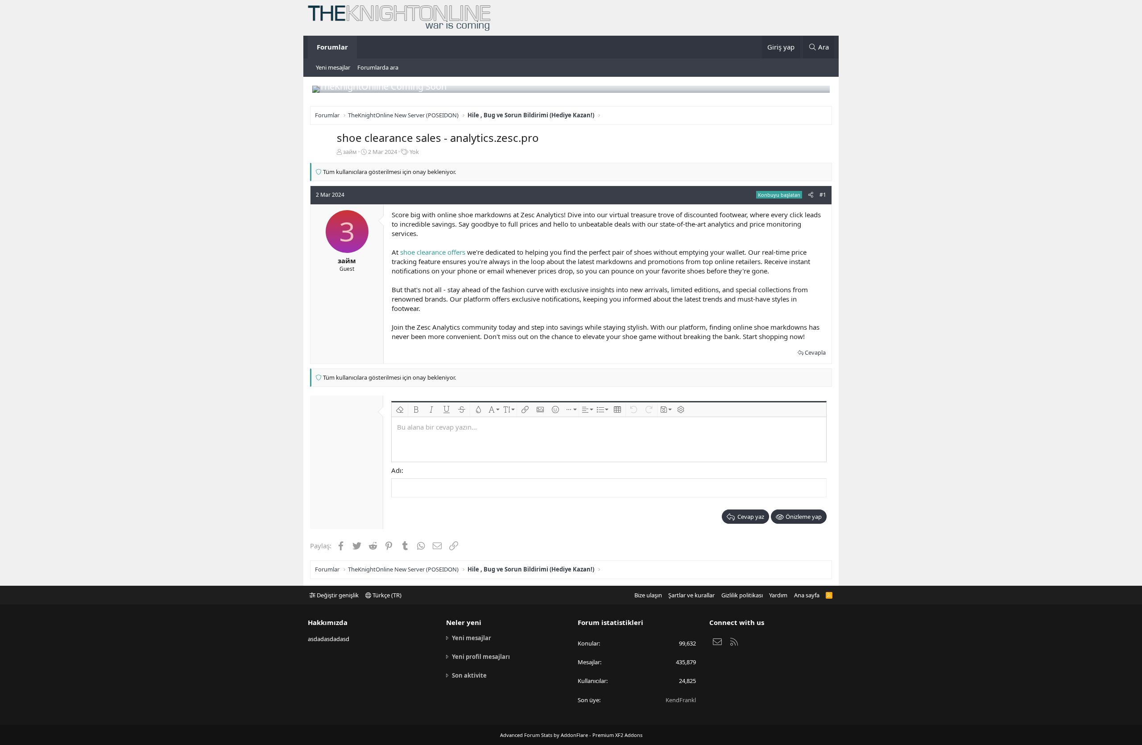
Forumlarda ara (377, 67)
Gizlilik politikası (742, 595)
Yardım (778, 595)
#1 (822, 195)
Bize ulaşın (648, 595)
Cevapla (815, 352)
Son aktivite (469, 675)
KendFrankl (681, 700)
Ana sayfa (806, 595)
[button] (400, 409)
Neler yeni (463, 622)
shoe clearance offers (432, 252)
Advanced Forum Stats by (571, 735)
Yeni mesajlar (333, 67)
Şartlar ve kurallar (691, 595)
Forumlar (332, 46)
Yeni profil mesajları (481, 657)
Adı (396, 470)
